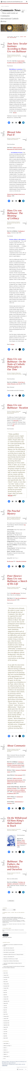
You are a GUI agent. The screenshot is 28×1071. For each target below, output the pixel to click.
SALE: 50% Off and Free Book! (9, 950)
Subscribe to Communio (21, 561)
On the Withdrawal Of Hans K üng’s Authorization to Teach (17, 821)
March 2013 (6, 981)
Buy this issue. (10, 561)
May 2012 (5, 992)
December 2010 (6, 1020)
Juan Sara (15, 56)
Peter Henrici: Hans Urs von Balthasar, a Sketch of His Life (17, 579)
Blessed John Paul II (14, 133)
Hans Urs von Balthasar (12, 374)
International (16, 588)
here (14, 423)
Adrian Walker (6, 1043)
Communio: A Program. (12, 788)
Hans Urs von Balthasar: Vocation (17, 406)
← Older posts (10, 900)
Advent (5, 1047)
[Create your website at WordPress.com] (14, 1)
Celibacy (18, 222)
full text (14, 112)
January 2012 (6, 996)
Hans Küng (19, 829)
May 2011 (5, 1009)
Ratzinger (9, 751)
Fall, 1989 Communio (15, 593)
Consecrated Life (10, 223)
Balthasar (19, 373)
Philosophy (19, 374)
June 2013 (5, 979)
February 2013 (6, 983)
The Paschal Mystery (13, 413)
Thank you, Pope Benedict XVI (9, 956)
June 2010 (5, 1031)
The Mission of (15, 766)
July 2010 (5, 1029)
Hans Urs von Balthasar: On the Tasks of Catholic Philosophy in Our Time (16, 364)
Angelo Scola (6, 1052)
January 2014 (6, 975)
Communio (13, 55)
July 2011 (5, 1005)
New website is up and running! (9, 952)
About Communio (5, 6)
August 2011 (6, 1003)
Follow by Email (7, 928)
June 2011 (5, 1007)
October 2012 (6, 988)
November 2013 (6, 977)
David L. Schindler (11, 518)
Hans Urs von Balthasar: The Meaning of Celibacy (15, 214)
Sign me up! (6, 935)
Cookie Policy (4, 1065)
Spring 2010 (15, 420)
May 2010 (5, 1033)
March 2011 (6, 1014)
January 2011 (6, 1018)
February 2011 (6, 1016)
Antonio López (6, 1056)
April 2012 (5, 994)
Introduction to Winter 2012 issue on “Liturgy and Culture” (13, 954)
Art (4, 1058)
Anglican (5, 1054)
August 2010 (6, 1027)
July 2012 (5, 990)
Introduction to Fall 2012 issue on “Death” (11, 958)
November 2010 (6, 1022)
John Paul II (15, 139)
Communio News (10, 10)
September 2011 (6, 1001)
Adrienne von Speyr (7, 1045)
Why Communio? (18, 775)
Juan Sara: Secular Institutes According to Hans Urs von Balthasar (17, 47)
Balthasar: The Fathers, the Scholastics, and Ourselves (15, 865)
